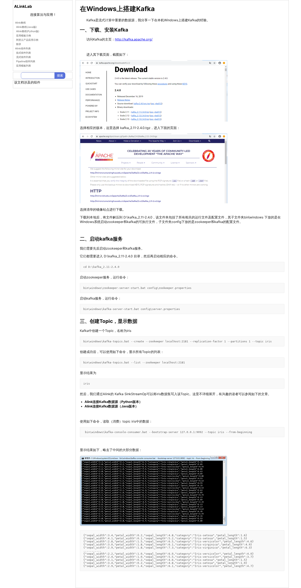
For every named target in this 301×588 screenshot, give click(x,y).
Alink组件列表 (23, 48)
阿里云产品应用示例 (27, 39)
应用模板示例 (23, 35)
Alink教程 (20, 22)
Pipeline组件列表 (25, 61)
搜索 (60, 75)
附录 (18, 44)
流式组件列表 (23, 57)
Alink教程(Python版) (27, 31)
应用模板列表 (23, 65)
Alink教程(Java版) (26, 26)
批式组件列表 (23, 52)
